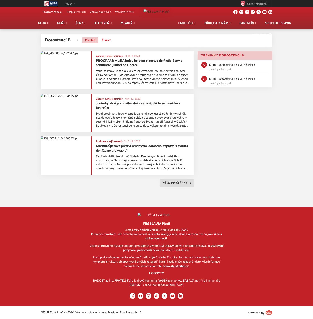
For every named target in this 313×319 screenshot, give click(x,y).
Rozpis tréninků (76, 12)
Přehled (90, 40)
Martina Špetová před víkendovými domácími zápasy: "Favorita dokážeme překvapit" (142, 148)
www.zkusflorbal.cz (176, 266)
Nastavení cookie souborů (124, 312)
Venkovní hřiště (124, 12)
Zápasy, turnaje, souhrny (109, 56)
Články (106, 40)
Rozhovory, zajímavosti (109, 141)
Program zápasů (52, 12)
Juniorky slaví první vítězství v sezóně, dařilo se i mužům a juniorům (138, 106)
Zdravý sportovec (100, 12)
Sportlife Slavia (278, 23)
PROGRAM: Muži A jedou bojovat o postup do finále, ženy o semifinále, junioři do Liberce (139, 63)
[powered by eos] (260, 312)
